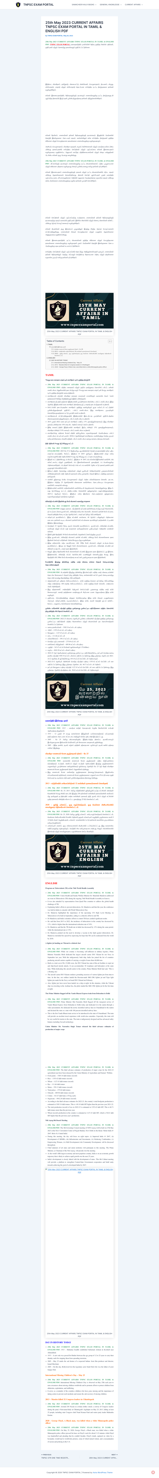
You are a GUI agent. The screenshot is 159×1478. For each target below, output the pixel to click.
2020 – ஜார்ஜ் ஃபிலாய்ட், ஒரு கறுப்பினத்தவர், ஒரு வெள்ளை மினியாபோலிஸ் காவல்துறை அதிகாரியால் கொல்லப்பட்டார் (83, 354)
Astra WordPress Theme (102, 1472)
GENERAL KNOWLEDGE (109, 4)
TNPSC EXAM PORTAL (38, 4)
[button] (95, 4)
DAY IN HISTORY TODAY (59, 360)
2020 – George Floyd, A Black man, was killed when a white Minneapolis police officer (81, 367)
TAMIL (50, 344)
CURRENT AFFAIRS (133, 4)
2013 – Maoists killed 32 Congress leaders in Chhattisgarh (72, 365)
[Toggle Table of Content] (108, 341)
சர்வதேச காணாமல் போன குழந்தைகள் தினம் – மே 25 (68, 349)
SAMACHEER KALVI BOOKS (83, 4)
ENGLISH (51, 358)
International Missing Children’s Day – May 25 (68, 362)
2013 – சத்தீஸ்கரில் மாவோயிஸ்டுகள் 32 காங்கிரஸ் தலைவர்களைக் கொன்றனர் (75, 351)
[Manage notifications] (153, 1472)
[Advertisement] (79, 67)
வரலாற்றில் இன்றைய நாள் (58, 347)
